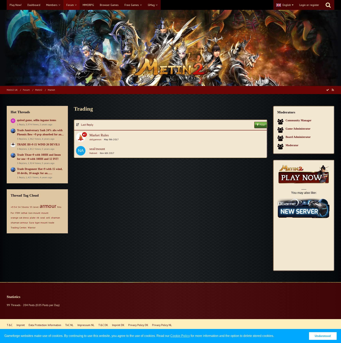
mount (44, 212)
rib (38, 217)
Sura (31, 222)
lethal (24, 212)
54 (19, 206)
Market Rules (99, 135)
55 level (34, 206)
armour (48, 205)
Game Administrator (298, 128)
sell (48, 217)
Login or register (309, 5)
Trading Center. (19, 227)
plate (33, 217)
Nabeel (93, 153)
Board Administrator (298, 137)
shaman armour (19, 222)
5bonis (25, 206)
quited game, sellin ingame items (36, 120)
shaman (55, 217)
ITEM (17, 212)
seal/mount (97, 149)
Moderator (292, 145)
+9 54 (14, 206)
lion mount (34, 212)
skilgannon (95, 139)
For (12, 212)
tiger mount (41, 222)
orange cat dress (20, 217)
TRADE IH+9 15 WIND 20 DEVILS (38, 144)
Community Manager (298, 120)
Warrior (32, 227)
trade (51, 222)
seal (42, 217)
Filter (262, 124)
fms (59, 206)
